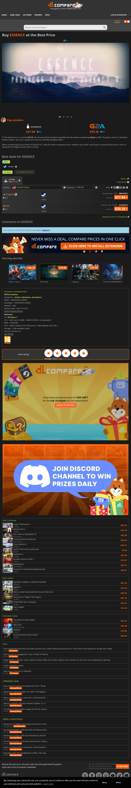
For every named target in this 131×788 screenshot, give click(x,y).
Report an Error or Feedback (115, 217)
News (47, 15)
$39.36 (120, 209)
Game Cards (15, 15)
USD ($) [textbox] (80, 187)
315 (6, 209)
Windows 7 (12, 317)
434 (6, 198)
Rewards (38, 15)
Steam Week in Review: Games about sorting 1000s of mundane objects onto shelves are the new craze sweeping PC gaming (56, 660)
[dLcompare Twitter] (84, 775)
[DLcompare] (10, 774)
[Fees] (117, 187)
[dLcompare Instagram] (98, 775)
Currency (70, 187)
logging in (46, 230)
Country (6, 187)
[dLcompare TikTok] (119, 775)
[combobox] (36, 187)
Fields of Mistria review (13, 666)
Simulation (36, 297)
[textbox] (21, 187)
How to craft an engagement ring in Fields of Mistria (25, 654)
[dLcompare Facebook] (91, 775)
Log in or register (119, 15)
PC (7, 162)
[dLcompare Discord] (126, 775)
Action (17, 297)
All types (7, 172)
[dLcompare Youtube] (112, 775)
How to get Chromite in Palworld (17, 671)
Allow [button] (118, 782)
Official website (11, 294)
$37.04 (120, 197)
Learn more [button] (48, 784)
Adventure (26, 297)
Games (4, 15)
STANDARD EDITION (24, 172)
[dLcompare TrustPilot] (105, 775)
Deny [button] (104, 782)
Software (27, 15)
